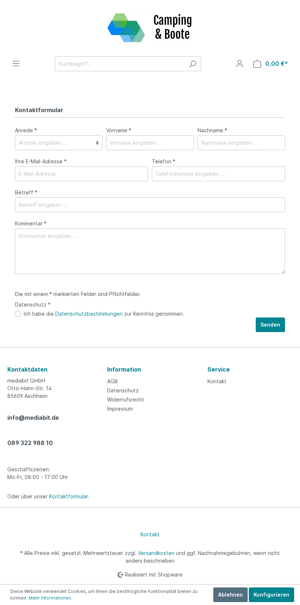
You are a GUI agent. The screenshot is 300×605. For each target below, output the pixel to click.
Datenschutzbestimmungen (89, 314)
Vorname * (118, 130)
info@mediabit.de (33, 417)
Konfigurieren (271, 594)
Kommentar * (30, 223)
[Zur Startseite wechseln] (150, 28)
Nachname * (212, 130)
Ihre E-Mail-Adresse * (41, 161)
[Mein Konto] (239, 63)
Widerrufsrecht (125, 399)
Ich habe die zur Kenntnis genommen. (104, 314)
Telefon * (163, 161)
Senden (270, 324)
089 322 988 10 (30, 442)
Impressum (120, 409)
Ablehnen (230, 594)
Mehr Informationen (50, 598)
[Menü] (16, 63)
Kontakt (216, 381)
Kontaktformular (68, 496)
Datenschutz (123, 390)
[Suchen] (192, 63)
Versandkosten (156, 553)
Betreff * (26, 192)
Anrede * (26, 130)
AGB (112, 381)
